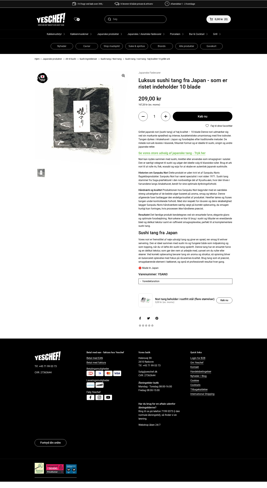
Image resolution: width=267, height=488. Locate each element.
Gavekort (211, 46)
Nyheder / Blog (198, 376)
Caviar (86, 46)
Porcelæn (175, 34)
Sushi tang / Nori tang (111, 59)
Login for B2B (197, 358)
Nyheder (61, 46)
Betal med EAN (95, 358)
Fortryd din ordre (50, 442)
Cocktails (195, 385)
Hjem (37, 59)
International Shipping (202, 393)
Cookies (194, 380)
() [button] (221, 19)
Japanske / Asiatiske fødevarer (144, 34)
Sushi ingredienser (88, 59)
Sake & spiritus (137, 46)
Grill (215, 34)
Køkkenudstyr (54, 34)
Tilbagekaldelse (199, 389)
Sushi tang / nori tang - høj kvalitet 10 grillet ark (147, 59)
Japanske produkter (108, 34)
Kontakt (194, 367)
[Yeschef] (51, 19)
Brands (161, 46)
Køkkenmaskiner (79, 34)
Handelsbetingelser (200, 371)
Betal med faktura (96, 362)
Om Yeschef (196, 362)
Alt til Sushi (71, 59)
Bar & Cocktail (196, 34)
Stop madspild (112, 46)
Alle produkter (186, 46)
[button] (143, 116)
